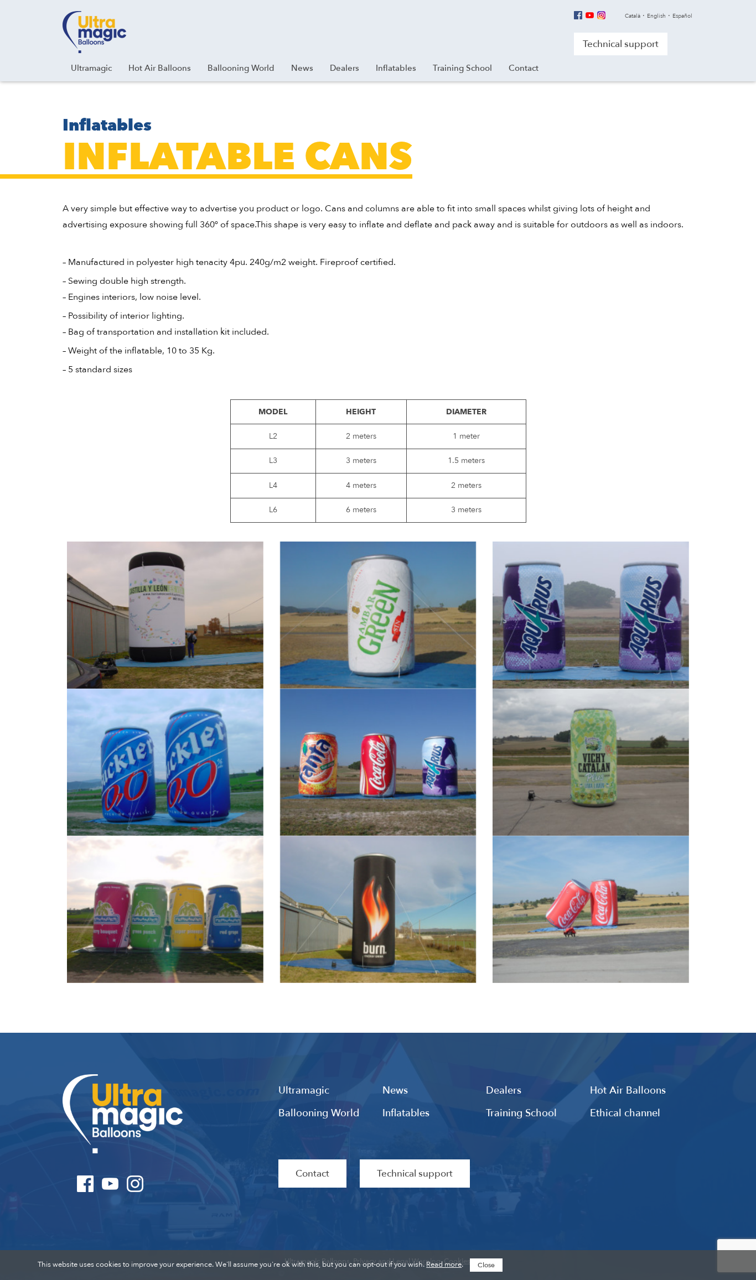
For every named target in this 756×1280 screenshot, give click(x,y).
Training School (521, 1113)
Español (682, 16)
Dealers (503, 1090)
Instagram (601, 15)
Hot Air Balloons (628, 1090)
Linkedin (613, 15)
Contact (312, 1173)
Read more (444, 1264)
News (395, 1090)
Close (486, 1265)
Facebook (578, 15)
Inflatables (405, 1113)
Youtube (590, 15)
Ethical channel (625, 1113)
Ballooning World (318, 1113)
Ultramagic (94, 32)
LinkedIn (160, 1183)
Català (632, 16)
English (656, 16)
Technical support (621, 44)
